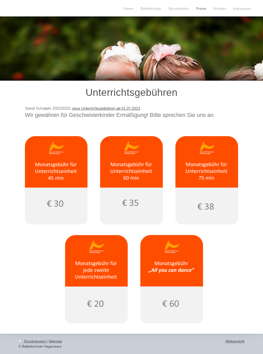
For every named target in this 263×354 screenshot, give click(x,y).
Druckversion (34, 341)
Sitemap (55, 341)
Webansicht (235, 341)
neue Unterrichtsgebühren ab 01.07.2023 (106, 108)
